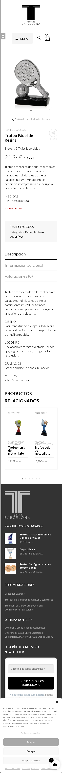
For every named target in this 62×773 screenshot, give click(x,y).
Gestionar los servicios (30, 733)
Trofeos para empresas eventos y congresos (29, 599)
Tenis (11, 442)
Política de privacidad (30, 768)
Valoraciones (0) (19, 276)
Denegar (31, 751)
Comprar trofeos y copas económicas (25, 627)
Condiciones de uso (49, 768)
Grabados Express (15, 593)
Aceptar (31, 742)
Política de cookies (12, 768)
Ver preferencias (31, 760)
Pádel (28, 232)
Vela (51, 444)
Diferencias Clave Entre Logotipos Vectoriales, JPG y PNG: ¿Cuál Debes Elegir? (29, 634)
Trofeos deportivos (16, 443)
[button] (57, 702)
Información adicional (24, 265)
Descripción (15, 254)
